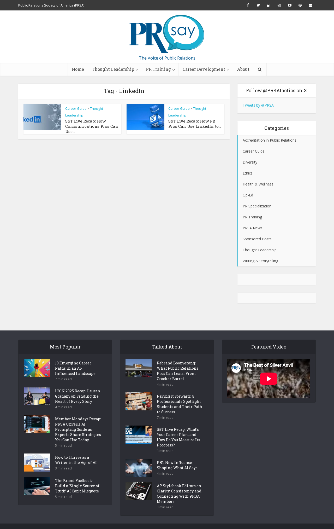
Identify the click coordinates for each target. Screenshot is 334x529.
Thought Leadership (113, 69)
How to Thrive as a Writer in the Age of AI (76, 460)
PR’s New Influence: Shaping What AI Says (177, 465)
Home (78, 69)
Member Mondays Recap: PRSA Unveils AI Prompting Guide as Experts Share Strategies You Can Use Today (78, 429)
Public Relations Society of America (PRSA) (51, 5)
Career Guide (76, 108)
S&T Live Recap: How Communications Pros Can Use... (91, 126)
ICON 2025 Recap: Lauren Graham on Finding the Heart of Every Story (77, 396)
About (243, 69)
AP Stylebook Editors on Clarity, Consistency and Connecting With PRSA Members (179, 493)
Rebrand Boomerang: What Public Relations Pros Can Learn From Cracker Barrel (177, 371)
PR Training (158, 69)
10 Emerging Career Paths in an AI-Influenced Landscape (75, 368)
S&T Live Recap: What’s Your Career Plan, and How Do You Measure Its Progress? (178, 437)
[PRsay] (167, 34)
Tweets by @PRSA (258, 105)
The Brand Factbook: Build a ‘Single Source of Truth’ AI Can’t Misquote (77, 485)
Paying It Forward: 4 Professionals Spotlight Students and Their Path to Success (179, 404)
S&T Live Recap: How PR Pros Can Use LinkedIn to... (194, 123)
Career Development (204, 69)
